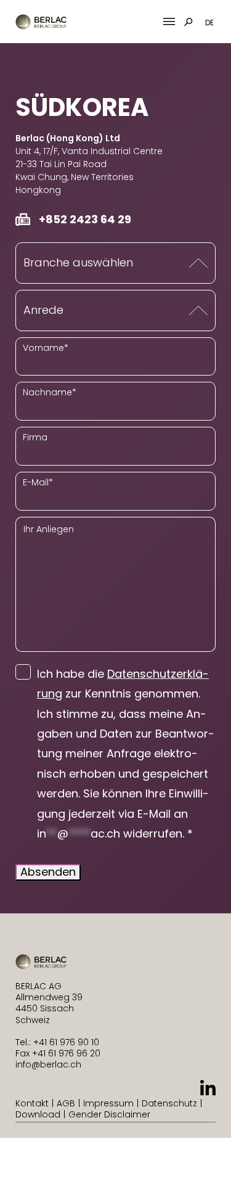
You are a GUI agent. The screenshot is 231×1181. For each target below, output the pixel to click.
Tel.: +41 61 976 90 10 (57, 1042)
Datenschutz (169, 1103)
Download (37, 1114)
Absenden (48, 871)
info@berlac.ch (48, 1064)
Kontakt (32, 1103)
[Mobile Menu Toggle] (169, 22)
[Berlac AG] (41, 22)
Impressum (108, 1103)
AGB (66, 1103)
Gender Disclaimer (109, 1114)
